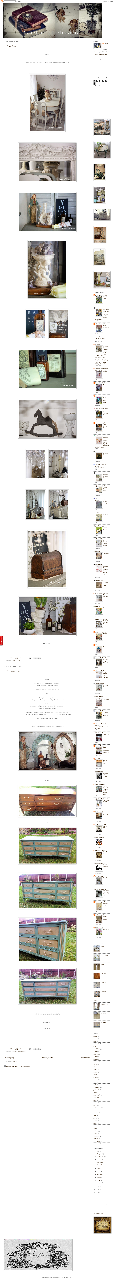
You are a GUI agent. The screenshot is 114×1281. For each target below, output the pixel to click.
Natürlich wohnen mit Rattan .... (106, 622)
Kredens (96, 1064)
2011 (97, 1192)
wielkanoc (96, 1136)
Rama (95, 1092)
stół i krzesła (97, 1113)
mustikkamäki (99, 772)
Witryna (96, 1138)
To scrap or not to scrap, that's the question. (102, 369)
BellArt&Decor (99, 837)
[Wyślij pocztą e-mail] (33, 658)
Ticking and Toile (100, 928)
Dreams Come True (100, 473)
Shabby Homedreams (101, 619)
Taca (95, 1128)
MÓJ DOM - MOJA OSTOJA (100, 724)
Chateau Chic (99, 539)
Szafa (102, 964)
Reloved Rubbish (100, 784)
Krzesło (96, 1067)
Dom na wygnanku (100, 902)
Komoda (13, 1051)
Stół (94, 1110)
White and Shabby (100, 671)
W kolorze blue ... (105, 1005)
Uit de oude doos (106, 554)
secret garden (99, 876)
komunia (96, 1059)
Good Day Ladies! (105, 852)
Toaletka (96, 1131)
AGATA (12, 658)
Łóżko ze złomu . (105, 528)
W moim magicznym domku (100, 499)
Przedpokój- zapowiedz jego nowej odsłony (106, 893)
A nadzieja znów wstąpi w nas (105, 584)
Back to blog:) (105, 608)
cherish (105, 371)
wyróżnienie (97, 1141)
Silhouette (96, 1097)
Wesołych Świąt (105, 454)
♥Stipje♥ (97, 552)
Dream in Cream (100, 850)
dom (19, 660)
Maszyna (96, 1077)
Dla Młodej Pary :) (106, 502)
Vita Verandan (99, 645)
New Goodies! (105, 814)
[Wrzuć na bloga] (35, 658)
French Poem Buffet (105, 488)
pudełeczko (96, 1090)
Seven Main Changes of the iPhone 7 (102, 727)
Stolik (95, 1105)
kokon (97, 308)
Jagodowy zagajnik (100, 526)
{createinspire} (99, 759)
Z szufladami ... (14, 671)
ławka (95, 1074)
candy (95, 1041)
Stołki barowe (97, 1108)
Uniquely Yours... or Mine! (100, 465)
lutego (99, 1180)
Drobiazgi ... (13, 46)
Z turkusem (104, 973)
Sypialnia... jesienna (106, 904)
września (99, 1160)
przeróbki (22, 1051)
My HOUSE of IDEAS (101, 799)
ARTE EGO (98, 606)
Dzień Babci (97, 1049)
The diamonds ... (104, 956)
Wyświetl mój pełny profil (100, 54)
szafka (95, 1118)
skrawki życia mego (100, 632)
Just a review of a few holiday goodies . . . (106, 749)
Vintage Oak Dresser (105, 761)
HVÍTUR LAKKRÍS (100, 825)
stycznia (99, 1183)
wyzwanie (96, 1144)
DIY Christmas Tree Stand (105, 413)
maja (98, 1171)
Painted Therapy (99, 746)
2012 (97, 1189)
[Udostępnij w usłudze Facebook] (38, 658)
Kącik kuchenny (105, 595)
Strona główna (47, 1057)
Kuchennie (105, 633)
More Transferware (106, 327)
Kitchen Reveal (100, 467)
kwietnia (99, 1174)
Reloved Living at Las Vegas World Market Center (105, 790)
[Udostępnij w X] (37, 658)
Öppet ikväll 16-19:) (105, 426)
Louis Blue (104, 991)
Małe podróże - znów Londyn (105, 399)
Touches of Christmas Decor (100, 339)
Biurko (95, 1039)
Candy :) (103, 982)
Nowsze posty (9, 1057)
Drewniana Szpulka (100, 383)
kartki (95, 1051)
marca (99, 1177)
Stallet (104, 646)
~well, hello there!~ (106, 930)
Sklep (95, 1100)
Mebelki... (105, 877)
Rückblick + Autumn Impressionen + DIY (106, 477)
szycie (95, 1121)
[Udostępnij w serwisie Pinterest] (40, 658)
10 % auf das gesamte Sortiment (106, 660)
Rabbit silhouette (105, 865)
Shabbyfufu (98, 564)
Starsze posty (85, 1057)
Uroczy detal (98, 452)
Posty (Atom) (14, 1061)
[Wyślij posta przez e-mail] (30, 658)
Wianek (95, 1133)
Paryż (95, 1082)
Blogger (69, 1277)
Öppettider (105, 734)
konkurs (96, 1062)
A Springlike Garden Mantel (105, 542)
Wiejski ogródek (105, 297)
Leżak (95, 1069)
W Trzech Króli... (105, 686)
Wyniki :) (96, 1000)
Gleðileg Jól (105, 827)
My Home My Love (100, 889)
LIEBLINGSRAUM (106, 801)
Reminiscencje (99, 580)
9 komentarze (23, 658)
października (100, 1157)
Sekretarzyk (97, 1095)
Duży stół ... (104, 1013)
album (95, 1036)
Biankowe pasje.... (100, 684)
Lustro (95, 1072)
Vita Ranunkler (99, 733)
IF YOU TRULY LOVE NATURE (105, 674)
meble (18, 1051)
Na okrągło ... (106, 700)
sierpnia (99, 1168)
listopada (99, 1154)
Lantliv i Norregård (100, 423)
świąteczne (96, 1126)
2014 (97, 1151)
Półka (95, 1085)
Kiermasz (96, 1054)
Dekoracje (14, 660)
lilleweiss (97, 345)
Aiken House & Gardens (102, 324)
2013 (97, 1186)
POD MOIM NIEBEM (101, 593)
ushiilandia (98, 436)
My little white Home (101, 295)
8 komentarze (23, 1049)
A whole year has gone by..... (105, 917)
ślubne (95, 1123)
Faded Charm (99, 513)
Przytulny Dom (99, 396)
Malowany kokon (100, 863)
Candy (102, 946)
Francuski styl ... (104, 1023)
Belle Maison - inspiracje (99, 697)
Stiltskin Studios (99, 812)
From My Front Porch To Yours (101, 409)
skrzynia (96, 1103)
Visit (98, 1213)
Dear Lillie (98, 337)
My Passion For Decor (101, 486)
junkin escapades (100, 915)
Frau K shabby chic (100, 658)
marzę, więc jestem (100, 711)
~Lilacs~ (105, 514)
